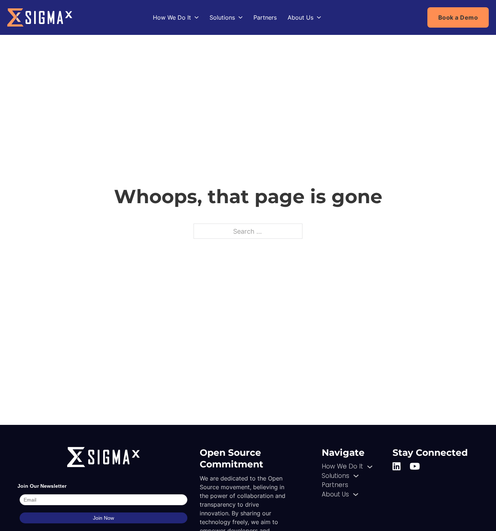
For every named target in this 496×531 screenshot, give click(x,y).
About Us (300, 17)
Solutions (222, 17)
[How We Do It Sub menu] (197, 17)
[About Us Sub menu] (319, 17)
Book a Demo (458, 17)
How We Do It (172, 17)
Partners (265, 17)
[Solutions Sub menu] (241, 17)
